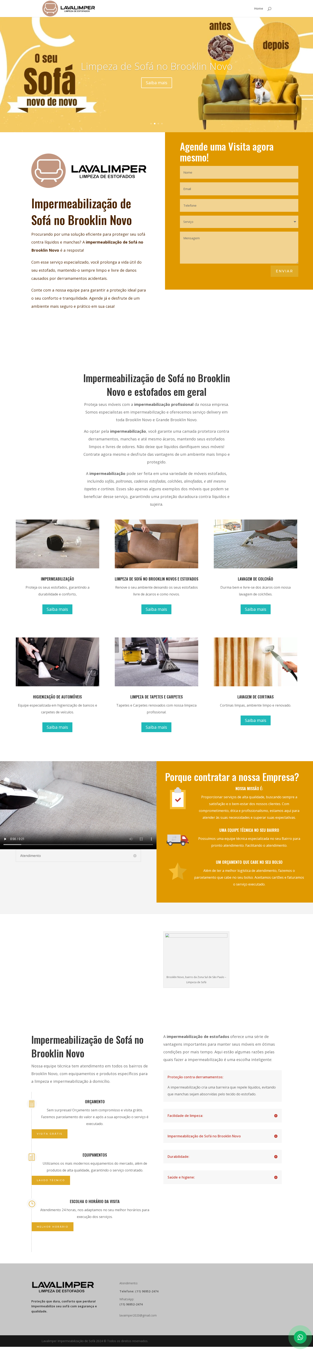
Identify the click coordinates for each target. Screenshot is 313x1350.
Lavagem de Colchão (156, 66)
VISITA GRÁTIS (49, 1133)
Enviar (284, 271)
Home (258, 8)
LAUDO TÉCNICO (51, 1180)
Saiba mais (156, 83)
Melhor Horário (52, 1226)
